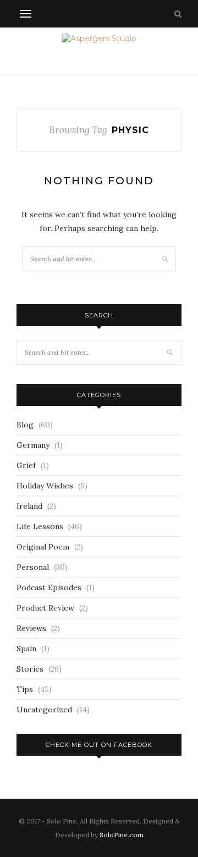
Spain (26, 648)
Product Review (45, 608)
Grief (26, 465)
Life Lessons (39, 526)
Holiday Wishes (44, 486)
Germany (33, 445)
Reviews (31, 628)
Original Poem (42, 547)
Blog (25, 425)
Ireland (29, 506)
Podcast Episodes (48, 587)
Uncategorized (44, 710)
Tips (24, 689)
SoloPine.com (122, 835)
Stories (29, 669)
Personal (32, 567)
